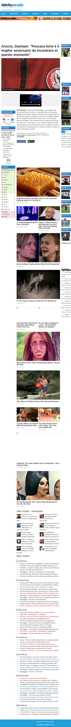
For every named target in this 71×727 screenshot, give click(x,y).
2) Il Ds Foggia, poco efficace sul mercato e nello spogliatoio (8, 144)
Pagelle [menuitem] (65, 13)
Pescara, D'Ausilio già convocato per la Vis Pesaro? (36, 648)
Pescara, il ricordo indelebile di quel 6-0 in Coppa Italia (37, 621)
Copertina (65, 84)
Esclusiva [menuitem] (35, 13)
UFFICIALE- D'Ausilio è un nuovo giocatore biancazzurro (37, 644)
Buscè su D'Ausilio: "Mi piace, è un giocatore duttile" (36, 627)
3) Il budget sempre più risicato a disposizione (8, 150)
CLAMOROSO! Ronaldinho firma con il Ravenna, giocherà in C (52, 534)
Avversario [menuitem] (55, 13)
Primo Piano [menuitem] (14, 13)
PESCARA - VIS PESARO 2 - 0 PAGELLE (33, 614)
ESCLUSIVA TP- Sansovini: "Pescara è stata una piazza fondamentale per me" (44, 712)
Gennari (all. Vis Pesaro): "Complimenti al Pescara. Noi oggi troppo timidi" (42, 601)
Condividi (22, 141)
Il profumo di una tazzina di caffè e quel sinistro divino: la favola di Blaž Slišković (44, 646)
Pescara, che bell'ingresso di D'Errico (31, 570)
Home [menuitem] (3, 13)
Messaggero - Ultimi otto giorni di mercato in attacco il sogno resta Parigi (42, 595)
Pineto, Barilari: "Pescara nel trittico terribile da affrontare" (28, 534)
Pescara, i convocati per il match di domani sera (34, 642)
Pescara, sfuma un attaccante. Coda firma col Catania (36, 587)
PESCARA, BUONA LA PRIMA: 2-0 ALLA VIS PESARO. (37, 612)
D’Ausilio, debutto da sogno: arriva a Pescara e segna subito (38, 589)
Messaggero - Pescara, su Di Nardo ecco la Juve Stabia (37, 572)
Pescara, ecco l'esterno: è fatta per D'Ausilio (33, 678)
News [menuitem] (45, 13)
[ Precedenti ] (8, 124)
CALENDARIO (40, 724)
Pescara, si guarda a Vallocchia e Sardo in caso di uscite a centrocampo (42, 659)
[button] (8, 160)
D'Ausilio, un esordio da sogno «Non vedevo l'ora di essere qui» (39, 568)
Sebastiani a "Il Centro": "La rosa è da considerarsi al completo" (39, 650)
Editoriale (65, 45)
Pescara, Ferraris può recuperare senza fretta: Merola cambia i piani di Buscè (43, 585)
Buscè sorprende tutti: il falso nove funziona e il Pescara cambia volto (41, 591)
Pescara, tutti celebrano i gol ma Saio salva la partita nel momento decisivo (43, 583)
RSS (52, 724)
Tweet (32, 141)
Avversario (24, 133)
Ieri (66, 131)
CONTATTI (47, 724)
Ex (63, 215)
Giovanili (65, 202)
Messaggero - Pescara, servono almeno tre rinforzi (35, 695)
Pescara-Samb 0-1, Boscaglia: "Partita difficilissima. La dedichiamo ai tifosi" (43, 714)
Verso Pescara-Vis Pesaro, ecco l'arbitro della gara (35, 699)
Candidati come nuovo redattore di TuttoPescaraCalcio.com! (38, 565)
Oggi (63, 131)
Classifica (5, 167)
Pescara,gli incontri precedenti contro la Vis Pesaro (35, 625)
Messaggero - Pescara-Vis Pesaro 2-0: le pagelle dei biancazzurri (40, 597)
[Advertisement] (38, 155)
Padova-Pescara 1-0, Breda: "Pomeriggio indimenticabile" (51, 548)
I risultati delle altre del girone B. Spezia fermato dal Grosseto (38, 574)
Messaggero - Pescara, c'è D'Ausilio (31, 671)
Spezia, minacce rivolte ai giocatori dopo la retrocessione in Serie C (52, 541)
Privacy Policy (50, 721)
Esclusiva (65, 229)
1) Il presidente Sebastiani (6, 139)
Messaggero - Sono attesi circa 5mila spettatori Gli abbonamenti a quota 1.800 (44, 629)
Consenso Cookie (40, 721)
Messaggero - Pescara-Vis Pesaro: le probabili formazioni (37, 623)
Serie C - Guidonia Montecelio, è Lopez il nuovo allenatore (28, 541)
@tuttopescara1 (45, 135)
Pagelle (64, 188)
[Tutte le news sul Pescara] (12, 5)
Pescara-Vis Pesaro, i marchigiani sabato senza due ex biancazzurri (41, 661)
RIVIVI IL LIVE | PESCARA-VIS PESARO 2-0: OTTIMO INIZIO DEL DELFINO (44, 616)
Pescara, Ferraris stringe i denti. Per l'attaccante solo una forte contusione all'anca (45, 701)
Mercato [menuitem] (25, 13)
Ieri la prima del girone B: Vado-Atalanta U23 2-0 (35, 618)
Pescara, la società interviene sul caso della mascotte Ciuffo (38, 663)
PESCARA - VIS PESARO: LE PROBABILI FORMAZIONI (38, 631)
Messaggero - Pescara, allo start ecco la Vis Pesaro (36, 633)
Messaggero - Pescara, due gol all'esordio (33, 599)
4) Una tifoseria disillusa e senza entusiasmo (7, 156)
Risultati (8, 163)
